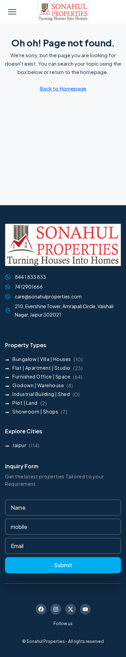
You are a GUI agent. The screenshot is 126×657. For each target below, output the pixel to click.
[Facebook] (41, 609)
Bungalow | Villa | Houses (41, 359)
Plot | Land (25, 403)
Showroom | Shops (35, 411)
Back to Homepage (63, 88)
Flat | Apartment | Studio (41, 368)
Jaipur (19, 445)
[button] (12, 12)
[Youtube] (85, 609)
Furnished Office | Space (41, 376)
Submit (63, 565)
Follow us (63, 623)
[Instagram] (55, 609)
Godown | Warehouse (38, 385)
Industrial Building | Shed (41, 394)
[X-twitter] (70, 609)
